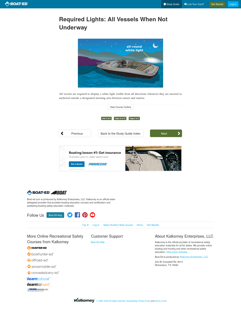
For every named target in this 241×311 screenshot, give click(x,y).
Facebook (77, 214)
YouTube (92, 214)
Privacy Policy (144, 300)
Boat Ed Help (98, 242)
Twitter (69, 214)
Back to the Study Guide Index (121, 133)
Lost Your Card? (195, 4)
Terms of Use (161, 300)
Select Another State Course (118, 224)
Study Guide (172, 4)
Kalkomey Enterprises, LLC (194, 256)
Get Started (217, 4)
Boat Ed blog (55, 215)
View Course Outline (120, 107)
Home (140, 224)
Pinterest (85, 214)
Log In (233, 4)
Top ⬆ (85, 224)
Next (164, 133)
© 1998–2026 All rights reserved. (111, 300)
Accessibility (131, 300)
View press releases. (177, 252)
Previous (77, 133)
